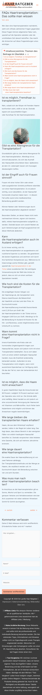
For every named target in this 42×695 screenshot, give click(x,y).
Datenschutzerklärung (20, 602)
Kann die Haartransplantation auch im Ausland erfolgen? (21, 68)
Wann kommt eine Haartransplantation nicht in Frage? (21, 77)
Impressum (6, 602)
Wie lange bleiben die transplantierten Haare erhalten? (20, 84)
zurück (8, 510)
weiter (33, 510)
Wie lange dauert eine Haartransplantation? (20, 87)
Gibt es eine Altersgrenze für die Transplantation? (16, 60)
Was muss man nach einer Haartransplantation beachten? (18, 91)
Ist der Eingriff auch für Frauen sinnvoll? (18, 64)
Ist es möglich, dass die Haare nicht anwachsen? (21, 80)
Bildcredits (35, 602)
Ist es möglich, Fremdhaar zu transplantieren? (20, 57)
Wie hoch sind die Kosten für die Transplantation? (16, 72)
